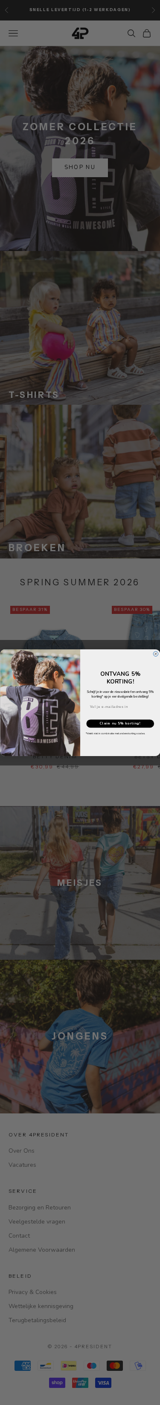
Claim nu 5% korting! (119, 723)
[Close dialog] (155, 653)
